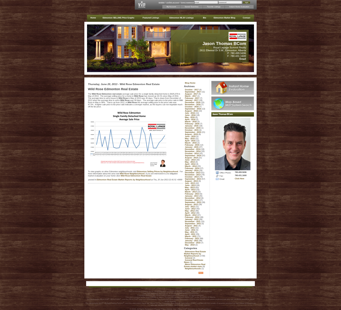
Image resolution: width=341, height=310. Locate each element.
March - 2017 (191, 96)
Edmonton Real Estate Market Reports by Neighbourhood (124, 180)
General (189, 258)
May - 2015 (190, 138)
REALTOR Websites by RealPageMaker (194, 309)
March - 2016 (191, 121)
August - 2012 (191, 204)
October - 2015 (192, 130)
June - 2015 (190, 136)
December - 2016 (193, 102)
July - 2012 (190, 206)
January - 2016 (192, 126)
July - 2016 (190, 113)
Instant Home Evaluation (239, 7)
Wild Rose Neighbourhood (132, 174)
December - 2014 (193, 149)
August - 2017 (191, 94)
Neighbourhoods (193, 268)
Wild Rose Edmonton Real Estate (136, 176)
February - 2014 (192, 168)
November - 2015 (193, 128)
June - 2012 (190, 209)
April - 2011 (190, 234)
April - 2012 (190, 213)
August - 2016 (191, 111)
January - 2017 (192, 100)
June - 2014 (190, 160)
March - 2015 (191, 143)
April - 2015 (190, 141)
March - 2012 (191, 215)
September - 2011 (193, 223)
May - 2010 (190, 245)
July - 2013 (190, 183)
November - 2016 (193, 104)
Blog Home (190, 83)
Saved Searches (191, 7)
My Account (171, 7)
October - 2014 (192, 153)
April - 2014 (190, 164)
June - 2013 (190, 185)
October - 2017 (192, 90)
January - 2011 (192, 240)
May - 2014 (190, 162)
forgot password (187, 2)
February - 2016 (192, 124)
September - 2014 (193, 155)
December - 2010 (193, 243)
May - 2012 (190, 211)
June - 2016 (190, 115)
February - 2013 (192, 194)
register (162, 2)
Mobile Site (171, 309)
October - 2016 (192, 107)
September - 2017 (193, 92)
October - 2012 (192, 200)
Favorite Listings (213, 7)
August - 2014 (191, 158)
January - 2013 (192, 196)
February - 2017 (192, 98)
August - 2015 (191, 134)
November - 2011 (193, 221)
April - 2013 (190, 189)
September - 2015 (193, 132)
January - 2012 (192, 219)
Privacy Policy (160, 309)
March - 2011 (191, 236)
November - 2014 (193, 151)
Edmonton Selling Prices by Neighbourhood (157, 171)
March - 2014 (191, 166)
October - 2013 (192, 177)
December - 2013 (193, 172)
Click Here (239, 178)
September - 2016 (193, 109)
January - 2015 (192, 147)
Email (242, 58)
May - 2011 (190, 232)
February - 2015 (192, 145)
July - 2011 (190, 228)
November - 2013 (193, 175)
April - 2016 (190, 119)
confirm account (172, 2)
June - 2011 (190, 230)
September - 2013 (193, 179)
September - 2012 (193, 202)
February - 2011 (192, 238)
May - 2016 (190, 117)
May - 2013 (190, 187)
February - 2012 (192, 217)
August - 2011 (191, 226)
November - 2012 (193, 198)
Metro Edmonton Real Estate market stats (194, 265)
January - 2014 (192, 170)
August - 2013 (191, 181)
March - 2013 (191, 192)
